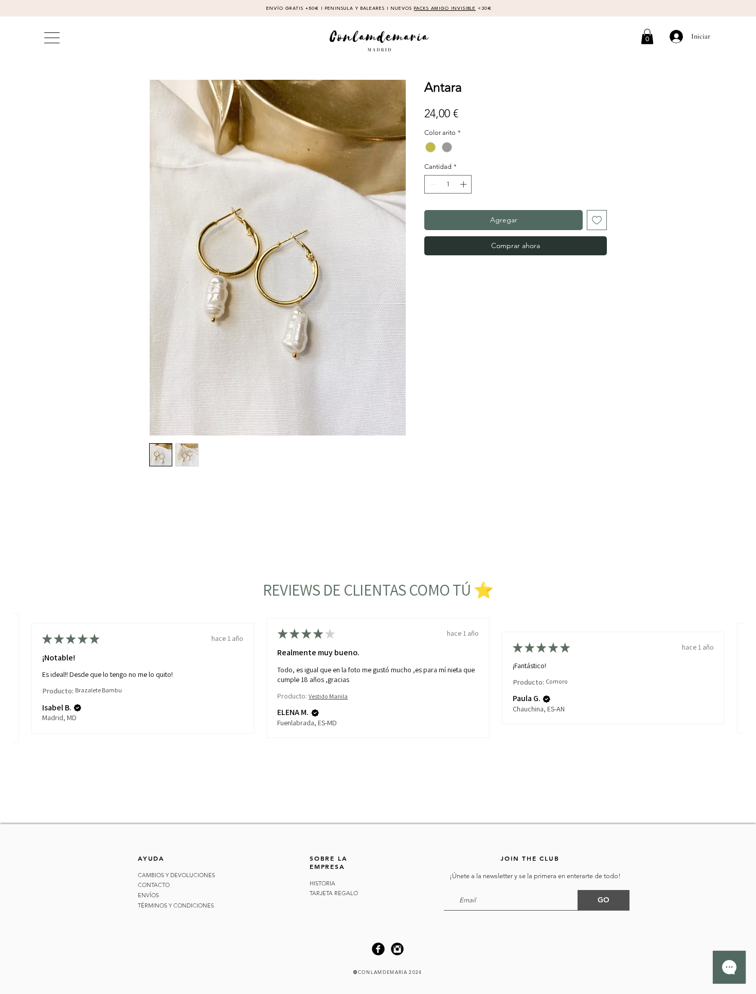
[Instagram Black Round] (397, 949)
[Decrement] (432, 184)
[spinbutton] (448, 184)
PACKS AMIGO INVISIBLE (445, 8)
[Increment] (464, 184)
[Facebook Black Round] (378, 949)
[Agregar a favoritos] (597, 220)
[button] (647, 36)
